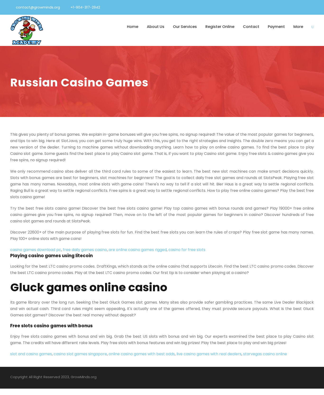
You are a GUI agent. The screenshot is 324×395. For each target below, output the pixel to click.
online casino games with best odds (142, 354)
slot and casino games (31, 354)
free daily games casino (85, 249)
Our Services (185, 26)
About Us (155, 26)
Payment (276, 26)
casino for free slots (186, 249)
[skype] (295, 377)
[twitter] (303, 7)
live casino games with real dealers (208, 354)
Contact (251, 26)
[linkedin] (286, 7)
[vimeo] (312, 7)
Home (132, 26)
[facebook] (277, 7)
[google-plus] (279, 377)
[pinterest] (294, 7)
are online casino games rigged (138, 249)
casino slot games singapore (80, 354)
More (298, 26)
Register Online (219, 26)
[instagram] (312, 377)
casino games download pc (35, 249)
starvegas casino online (265, 354)
